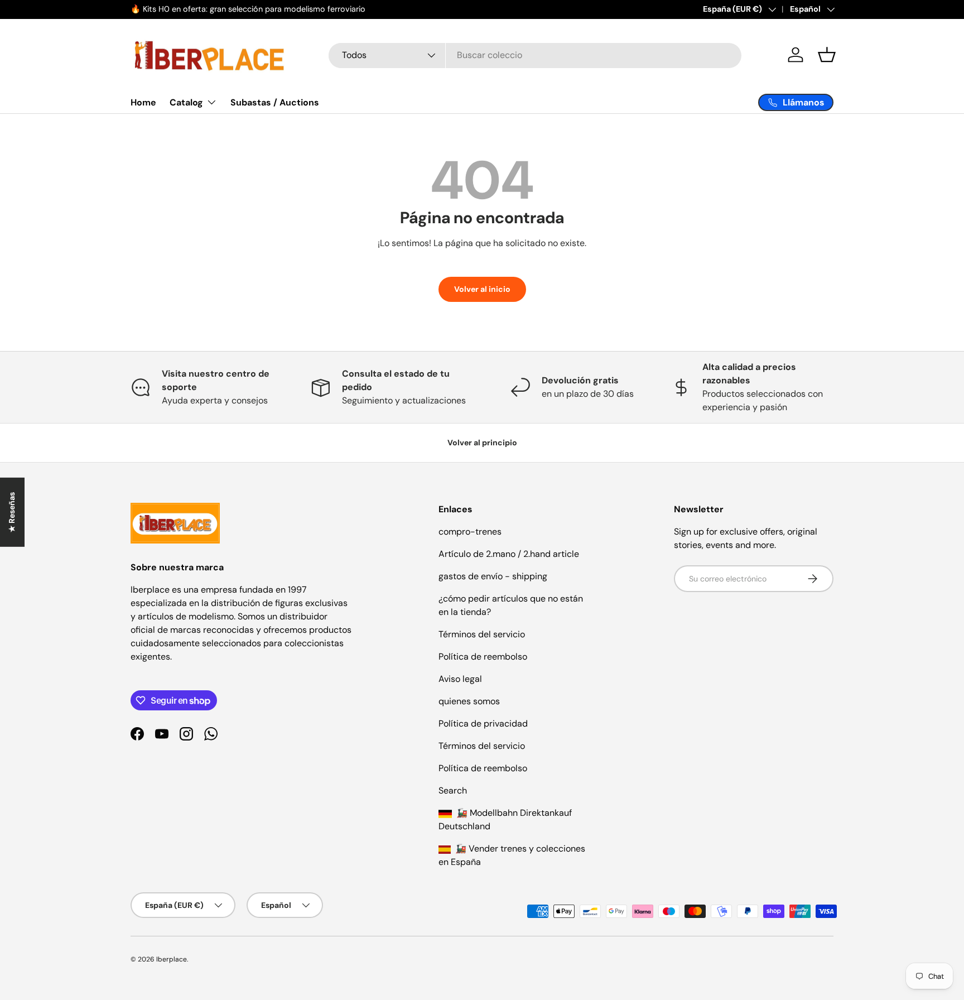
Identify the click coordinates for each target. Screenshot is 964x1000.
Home (143, 102)
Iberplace (171, 959)
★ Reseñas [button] (12, 512)
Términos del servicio (481, 634)
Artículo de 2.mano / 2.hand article (508, 554)
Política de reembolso (482, 656)
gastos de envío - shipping (492, 576)
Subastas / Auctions (274, 102)
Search (452, 790)
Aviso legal (460, 679)
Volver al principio (482, 443)
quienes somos (469, 701)
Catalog (186, 102)
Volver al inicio (482, 289)
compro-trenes (470, 531)
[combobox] (535, 55)
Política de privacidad (483, 723)
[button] (826, 54)
